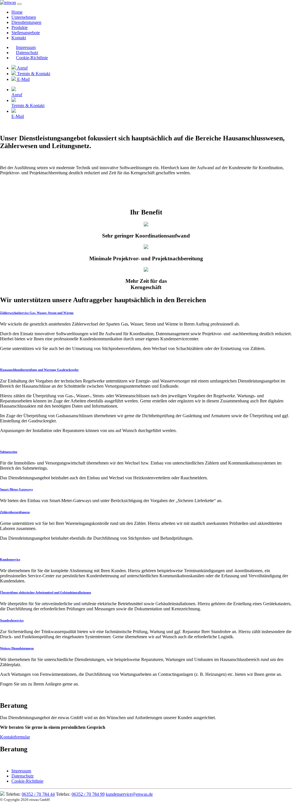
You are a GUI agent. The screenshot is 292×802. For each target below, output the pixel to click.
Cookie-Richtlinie (32, 57)
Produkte (19, 27)
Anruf (22, 68)
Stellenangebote (25, 32)
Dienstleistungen (26, 22)
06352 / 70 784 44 (38, 794)
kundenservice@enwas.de (129, 794)
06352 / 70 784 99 (88, 794)
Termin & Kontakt (33, 73)
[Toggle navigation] (19, 4)
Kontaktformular (15, 737)
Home (17, 12)
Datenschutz (27, 52)
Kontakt (18, 37)
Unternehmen (23, 17)
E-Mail (23, 79)
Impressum (26, 47)
